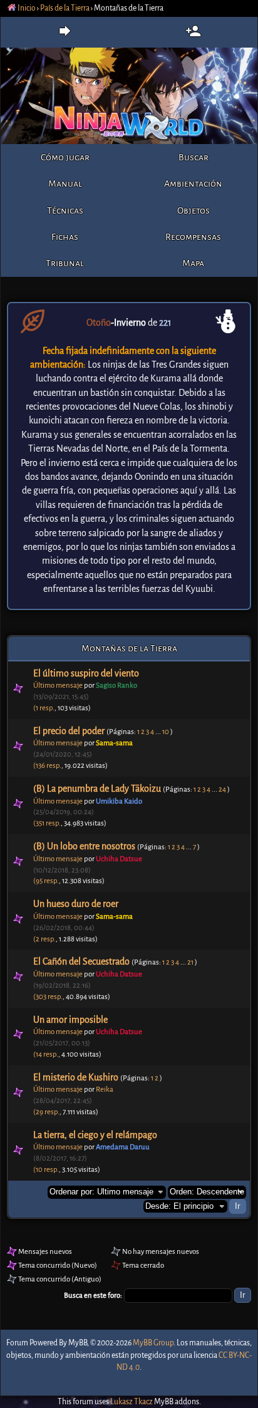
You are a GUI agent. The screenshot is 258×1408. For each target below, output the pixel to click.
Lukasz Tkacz (131, 1401)
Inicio (26, 8)
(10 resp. (46, 1170)
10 (165, 732)
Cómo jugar (65, 157)
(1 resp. (43, 708)
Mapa (193, 263)
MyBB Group (153, 1342)
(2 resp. (44, 939)
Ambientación (193, 184)
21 (190, 962)
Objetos (193, 210)
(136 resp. (47, 766)
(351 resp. (47, 823)
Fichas (64, 237)
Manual (65, 184)
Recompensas (193, 237)
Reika (104, 1089)
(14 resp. (45, 1054)
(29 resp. (46, 1112)
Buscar (193, 157)
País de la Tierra (65, 8)
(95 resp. (46, 881)
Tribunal (65, 263)
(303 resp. (48, 997)
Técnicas (65, 210)
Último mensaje (58, 685)
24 (222, 789)
